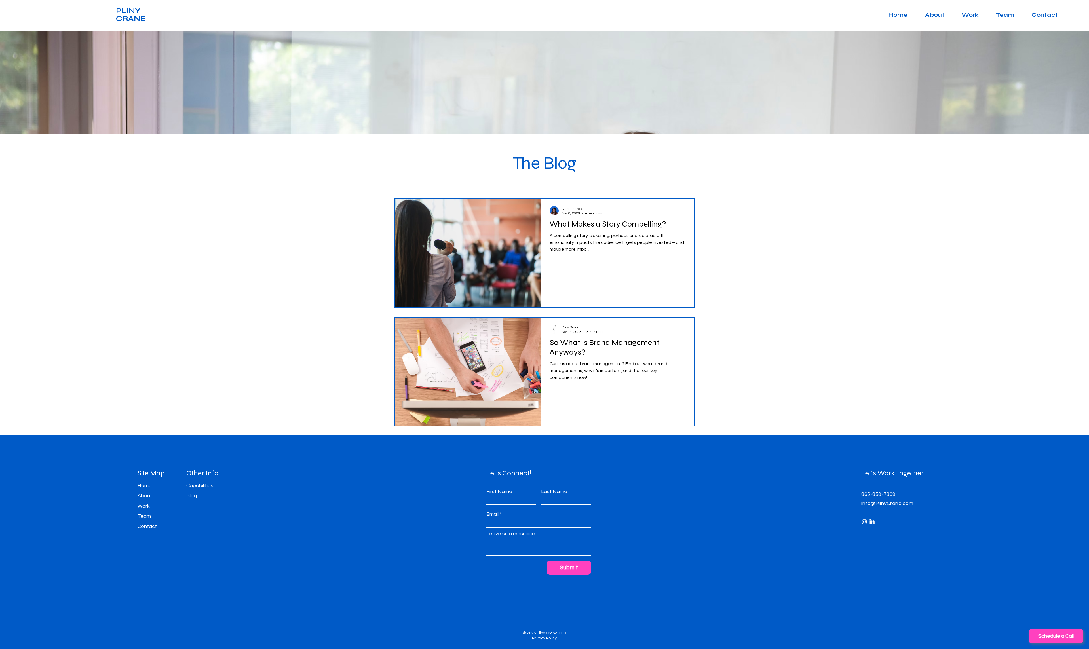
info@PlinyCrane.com (887, 503)
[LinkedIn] (872, 522)
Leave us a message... (511, 533)
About (145, 495)
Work (144, 506)
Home (145, 485)
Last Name (554, 491)
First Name (499, 491)
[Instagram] (864, 522)
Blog (191, 495)
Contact (147, 526)
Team (144, 516)
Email (492, 514)
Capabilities (199, 485)
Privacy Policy (544, 638)
